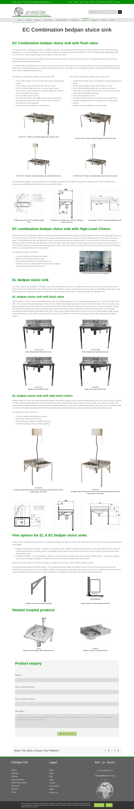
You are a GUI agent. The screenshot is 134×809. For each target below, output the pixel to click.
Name (18, 675)
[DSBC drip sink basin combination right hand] (95, 617)
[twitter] (105, 780)
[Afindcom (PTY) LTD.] (105, 782)
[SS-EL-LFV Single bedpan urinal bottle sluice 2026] (39, 357)
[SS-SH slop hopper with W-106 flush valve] (38, 617)
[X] (108, 750)
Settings (99, 805)
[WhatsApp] (111, 750)
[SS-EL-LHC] (95, 428)
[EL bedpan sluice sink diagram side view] (67, 500)
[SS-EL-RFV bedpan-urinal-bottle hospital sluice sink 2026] (95, 357)
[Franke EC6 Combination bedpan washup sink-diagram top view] (29, 188)
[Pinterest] (115, 750)
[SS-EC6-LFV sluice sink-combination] (39, 113)
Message (20, 711)
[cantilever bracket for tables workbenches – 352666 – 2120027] (95, 576)
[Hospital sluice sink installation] (95, 252)
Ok (109, 805)
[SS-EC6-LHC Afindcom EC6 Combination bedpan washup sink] (38, 144)
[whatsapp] (108, 780)
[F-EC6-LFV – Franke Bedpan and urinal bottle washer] (95, 111)
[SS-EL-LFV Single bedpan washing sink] (39, 320)
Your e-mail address (25, 687)
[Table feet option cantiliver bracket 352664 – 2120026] (38, 576)
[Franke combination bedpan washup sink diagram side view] (67, 188)
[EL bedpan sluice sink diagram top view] (29, 500)
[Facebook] (105, 750)
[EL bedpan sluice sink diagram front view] (105, 500)
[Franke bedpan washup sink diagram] (105, 188)
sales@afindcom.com (45, 2)
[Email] (118, 750)
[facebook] (101, 780)
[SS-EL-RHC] (39, 428)
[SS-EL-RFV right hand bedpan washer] (95, 320)
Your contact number (25, 699)
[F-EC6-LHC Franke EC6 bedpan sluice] (95, 144)
